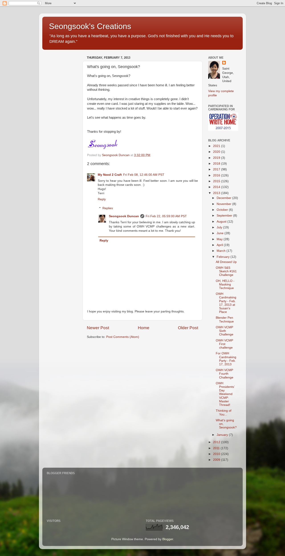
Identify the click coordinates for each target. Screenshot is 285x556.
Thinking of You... (223, 412)
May (220, 239)
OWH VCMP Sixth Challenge (224, 331)
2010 (217, 454)
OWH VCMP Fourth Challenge (224, 373)
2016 (217, 175)
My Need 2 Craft (110, 174)
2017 (217, 169)
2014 (217, 187)
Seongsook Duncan (124, 216)
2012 (217, 442)
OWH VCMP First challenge (224, 344)
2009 (217, 459)
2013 (217, 193)
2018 (217, 163)
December (224, 198)
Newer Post (98, 327)
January (223, 434)
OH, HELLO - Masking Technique (225, 284)
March (221, 250)
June (220, 233)
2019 (217, 157)
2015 (217, 181)
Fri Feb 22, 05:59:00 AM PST (166, 216)
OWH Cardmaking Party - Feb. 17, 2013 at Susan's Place (226, 303)
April (220, 245)
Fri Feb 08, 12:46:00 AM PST (143, 174)
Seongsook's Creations (90, 26)
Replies (107, 208)
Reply (102, 199)
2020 (217, 151)
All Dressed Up (226, 262)
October (223, 209)
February (223, 256)
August (222, 221)
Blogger (167, 539)
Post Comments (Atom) (122, 337)
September (225, 215)
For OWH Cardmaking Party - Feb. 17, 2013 (226, 359)
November (224, 204)
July (220, 227)
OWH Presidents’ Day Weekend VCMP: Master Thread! (225, 394)
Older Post (188, 327)
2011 (217, 448)
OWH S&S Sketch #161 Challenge (226, 271)
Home (143, 327)
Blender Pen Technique (225, 319)
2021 (217, 146)
